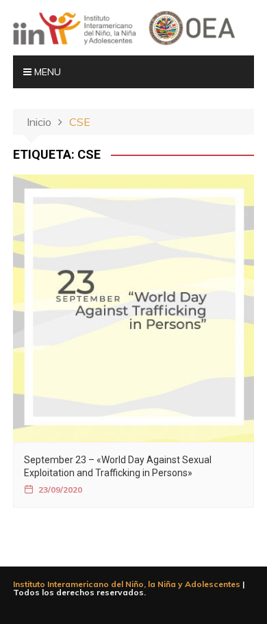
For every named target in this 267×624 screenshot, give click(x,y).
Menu (46, 72)
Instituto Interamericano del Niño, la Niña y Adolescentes (126, 584)
